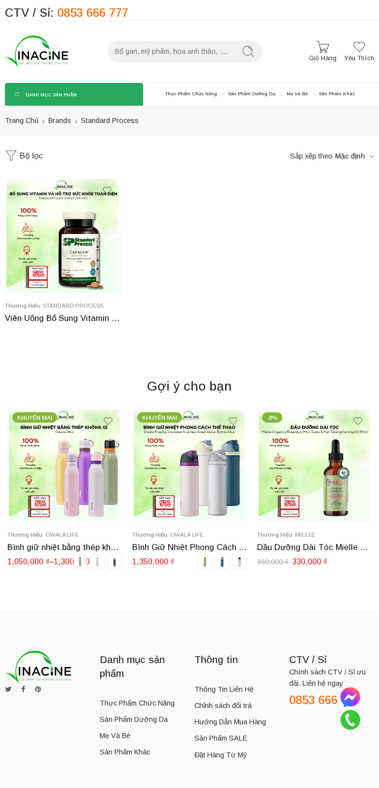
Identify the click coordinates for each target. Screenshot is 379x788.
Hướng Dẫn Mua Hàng (230, 722)
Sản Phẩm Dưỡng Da (251, 93)
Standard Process (73, 305)
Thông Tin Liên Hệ (224, 689)
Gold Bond (338, 534)
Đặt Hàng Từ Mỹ (220, 755)
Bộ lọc (30, 155)
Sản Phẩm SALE (220, 738)
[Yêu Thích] (107, 191)
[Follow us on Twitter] (8, 689)
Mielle (206, 534)
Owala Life (88, 534)
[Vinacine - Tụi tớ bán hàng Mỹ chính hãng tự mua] (36, 52)
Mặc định (350, 156)
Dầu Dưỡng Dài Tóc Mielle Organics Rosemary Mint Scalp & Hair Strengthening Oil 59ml (215, 547)
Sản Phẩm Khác (337, 93)
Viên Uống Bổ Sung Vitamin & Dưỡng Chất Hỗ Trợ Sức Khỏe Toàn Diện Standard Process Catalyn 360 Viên (63, 318)
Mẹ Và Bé (297, 93)
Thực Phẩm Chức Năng (191, 93)
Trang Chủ (21, 120)
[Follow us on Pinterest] (38, 689)
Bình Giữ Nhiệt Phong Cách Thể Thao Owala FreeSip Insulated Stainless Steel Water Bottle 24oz (90, 547)
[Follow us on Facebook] (23, 689)
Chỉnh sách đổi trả (223, 705)
